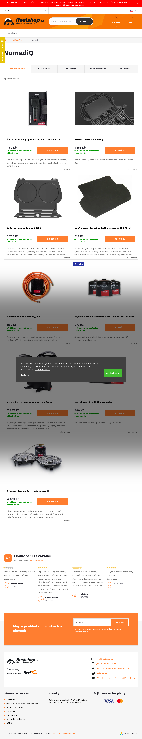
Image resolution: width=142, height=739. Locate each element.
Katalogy (10, 711)
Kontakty (8, 10)
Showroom (11, 715)
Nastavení (25, 375)
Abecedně (125, 69)
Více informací (42, 369)
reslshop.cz (101, 673)
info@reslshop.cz (104, 659)
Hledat (84, 21)
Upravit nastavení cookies (64, 733)
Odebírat (120, 622)
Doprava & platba (14, 707)
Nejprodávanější (98, 69)
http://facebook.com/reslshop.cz (112, 668)
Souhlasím (114, 373)
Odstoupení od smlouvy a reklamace (23, 703)
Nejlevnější (44, 69)
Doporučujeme (17, 69)
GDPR (9, 723)
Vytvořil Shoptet (131, 733)
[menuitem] (12, 33)
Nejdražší (71, 69)
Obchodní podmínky (15, 719)
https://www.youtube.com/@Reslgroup (115, 678)
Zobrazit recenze (35, 560)
